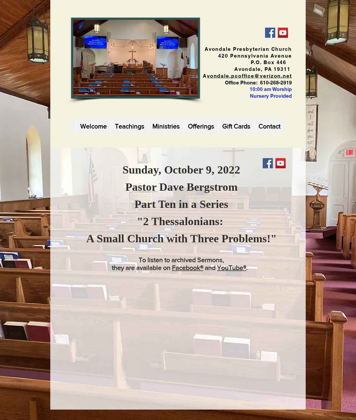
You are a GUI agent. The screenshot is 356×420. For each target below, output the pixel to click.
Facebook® (187, 267)
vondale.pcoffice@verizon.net (249, 76)
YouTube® (231, 267)
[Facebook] (270, 33)
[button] (129, 126)
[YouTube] (283, 33)
